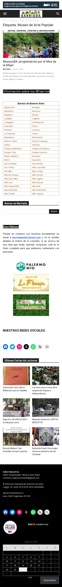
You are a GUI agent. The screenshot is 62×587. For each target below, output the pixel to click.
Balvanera (9, 111)
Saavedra (36, 159)
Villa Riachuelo (10, 190)
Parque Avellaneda (12, 148)
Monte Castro (10, 141)
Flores (35, 126)
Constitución (38, 122)
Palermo (36, 144)
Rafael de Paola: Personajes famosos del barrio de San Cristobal (45, 451)
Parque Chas (10, 152)
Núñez (7, 144)
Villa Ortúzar (37, 182)
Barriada (7, 69)
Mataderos (9, 137)
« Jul (30, 577)
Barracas (36, 111)
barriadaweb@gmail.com (26, 237)
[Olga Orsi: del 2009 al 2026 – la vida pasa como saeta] (16, 407)
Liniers (35, 133)
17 (7, 565)
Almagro (36, 107)
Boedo (35, 114)
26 (23, 569)
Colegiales (9, 122)
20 (31, 565)
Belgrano (8, 114)
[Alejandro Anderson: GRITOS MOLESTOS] (45, 407)
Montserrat (37, 137)
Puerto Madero (11, 156)
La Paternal (9, 133)
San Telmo (9, 167)
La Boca (36, 129)
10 (7, 561)
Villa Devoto (37, 175)
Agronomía (9, 107)
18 (15, 565)
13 (31, 561)
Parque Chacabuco (41, 148)
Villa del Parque (11, 175)
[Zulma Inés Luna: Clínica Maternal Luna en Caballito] (16, 375)
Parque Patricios (39, 152)
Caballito (8, 118)
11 (15, 561)
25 (15, 569)
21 (39, 565)
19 (23, 565)
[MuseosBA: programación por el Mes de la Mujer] (31, 44)
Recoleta (36, 156)
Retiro (7, 159)
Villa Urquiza (37, 193)
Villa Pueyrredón (11, 186)
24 (7, 569)
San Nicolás (37, 163)
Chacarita (8, 126)
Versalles (8, 171)
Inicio (5, 20)
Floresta (8, 129)
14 (39, 561)
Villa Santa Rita (39, 190)
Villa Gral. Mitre (11, 178)
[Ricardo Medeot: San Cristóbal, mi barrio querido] (16, 436)
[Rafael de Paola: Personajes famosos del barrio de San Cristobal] (45, 436)
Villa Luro (8, 182)
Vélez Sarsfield (38, 167)
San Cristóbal (10, 163)
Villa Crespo (37, 171)
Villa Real (36, 186)
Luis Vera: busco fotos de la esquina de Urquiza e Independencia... (44, 390)
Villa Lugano (37, 178)
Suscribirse (50, 580)
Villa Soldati (9, 193)
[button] (5, 14)
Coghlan (36, 118)
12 (23, 561)
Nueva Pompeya (40, 141)
